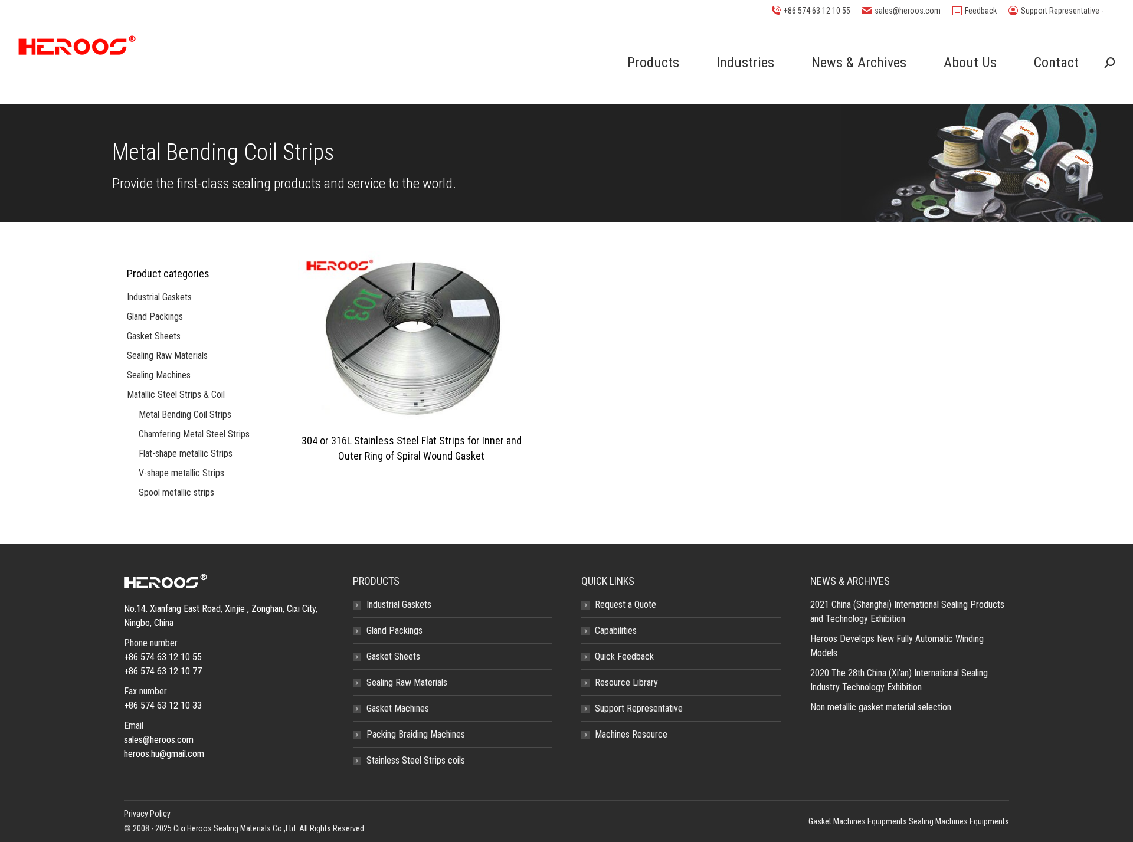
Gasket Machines (397, 708)
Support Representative (639, 708)
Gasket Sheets (154, 336)
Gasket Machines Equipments (857, 821)
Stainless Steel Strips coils (415, 760)
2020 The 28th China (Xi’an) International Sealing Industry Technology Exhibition (899, 680)
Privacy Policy (147, 813)
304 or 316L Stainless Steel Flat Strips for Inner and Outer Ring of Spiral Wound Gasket (412, 448)
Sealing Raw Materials (167, 355)
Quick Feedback (624, 656)
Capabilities (616, 630)
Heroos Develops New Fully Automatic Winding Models (897, 645)
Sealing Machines (159, 375)
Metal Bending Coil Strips (185, 414)
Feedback (981, 10)
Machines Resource (631, 734)
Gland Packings (155, 316)
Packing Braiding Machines (415, 734)
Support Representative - (1062, 10)
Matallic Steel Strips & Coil (176, 394)
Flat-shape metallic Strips (186, 453)
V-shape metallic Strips (181, 473)
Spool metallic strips (176, 492)
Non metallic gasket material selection (880, 707)
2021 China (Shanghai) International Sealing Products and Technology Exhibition (907, 611)
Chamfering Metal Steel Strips (194, 434)
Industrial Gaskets (159, 297)
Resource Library (626, 682)
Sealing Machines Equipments (959, 821)
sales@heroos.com (908, 10)
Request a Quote (625, 604)
